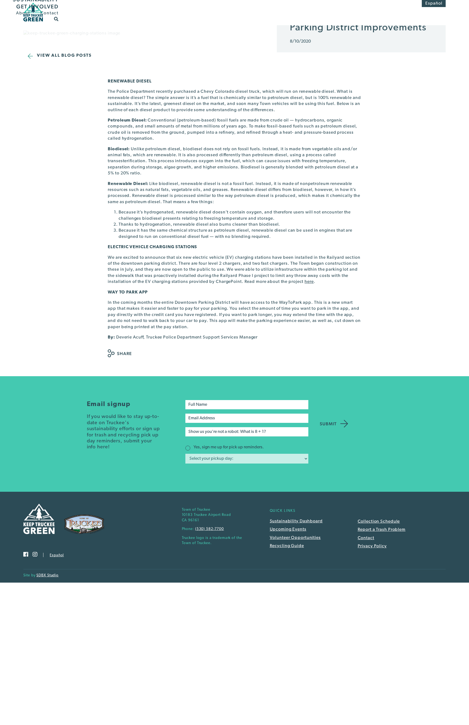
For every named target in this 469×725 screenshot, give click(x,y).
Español (433, 3)
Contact (49, 13)
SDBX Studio (47, 575)
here (309, 282)
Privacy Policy (372, 546)
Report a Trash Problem (381, 530)
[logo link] (33, 23)
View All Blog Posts (64, 55)
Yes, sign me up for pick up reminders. (229, 447)
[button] (56, 19)
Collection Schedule (379, 521)
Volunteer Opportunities (295, 538)
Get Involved (37, 6)
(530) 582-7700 (209, 529)
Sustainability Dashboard (296, 521)
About (23, 13)
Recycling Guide (287, 546)
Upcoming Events (288, 529)
